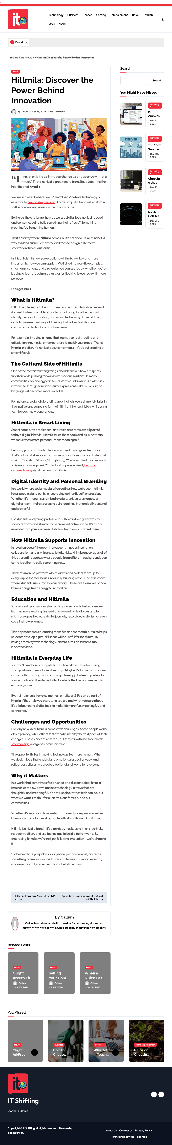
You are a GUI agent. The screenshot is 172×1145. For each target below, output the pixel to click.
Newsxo (64, 1128)
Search (125, 69)
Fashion (148, 15)
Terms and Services (122, 1136)
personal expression (41, 202)
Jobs (52, 23)
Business (72, 15)
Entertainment (119, 15)
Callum (67, 917)
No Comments (57, 111)
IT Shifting (23, 1100)
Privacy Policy (143, 1130)
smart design (20, 744)
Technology (56, 15)
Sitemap (142, 1136)
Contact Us (126, 1130)
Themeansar (15, 1132)
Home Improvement (145, 1044)
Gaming (101, 15)
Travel (135, 15)
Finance (87, 15)
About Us (111, 1130)
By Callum (23, 111)
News (62, 23)
